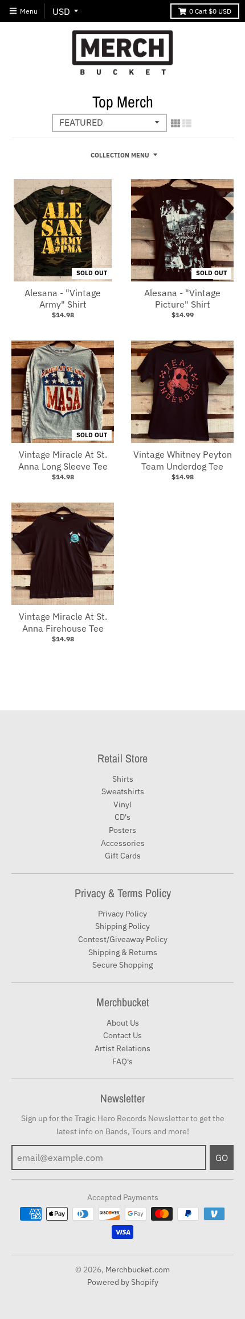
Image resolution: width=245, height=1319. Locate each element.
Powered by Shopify (122, 1282)
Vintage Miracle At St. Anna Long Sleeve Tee (63, 460)
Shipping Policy (122, 926)
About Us (123, 1023)
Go (221, 1157)
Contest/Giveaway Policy (123, 939)
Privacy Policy (122, 914)
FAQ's (122, 1061)
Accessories (123, 843)
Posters (122, 830)
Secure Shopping (122, 965)
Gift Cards (123, 856)
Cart (210, 11)
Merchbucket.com (137, 1269)
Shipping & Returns (122, 952)
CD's (122, 817)
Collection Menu (120, 155)
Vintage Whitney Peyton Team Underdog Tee (182, 460)
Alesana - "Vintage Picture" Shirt (182, 298)
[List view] (186, 123)
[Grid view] (175, 123)
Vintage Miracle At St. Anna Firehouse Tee (63, 622)
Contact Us (122, 1035)
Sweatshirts (122, 791)
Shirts (122, 779)
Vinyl (122, 804)
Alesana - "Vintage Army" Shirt (62, 298)
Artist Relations (122, 1048)
